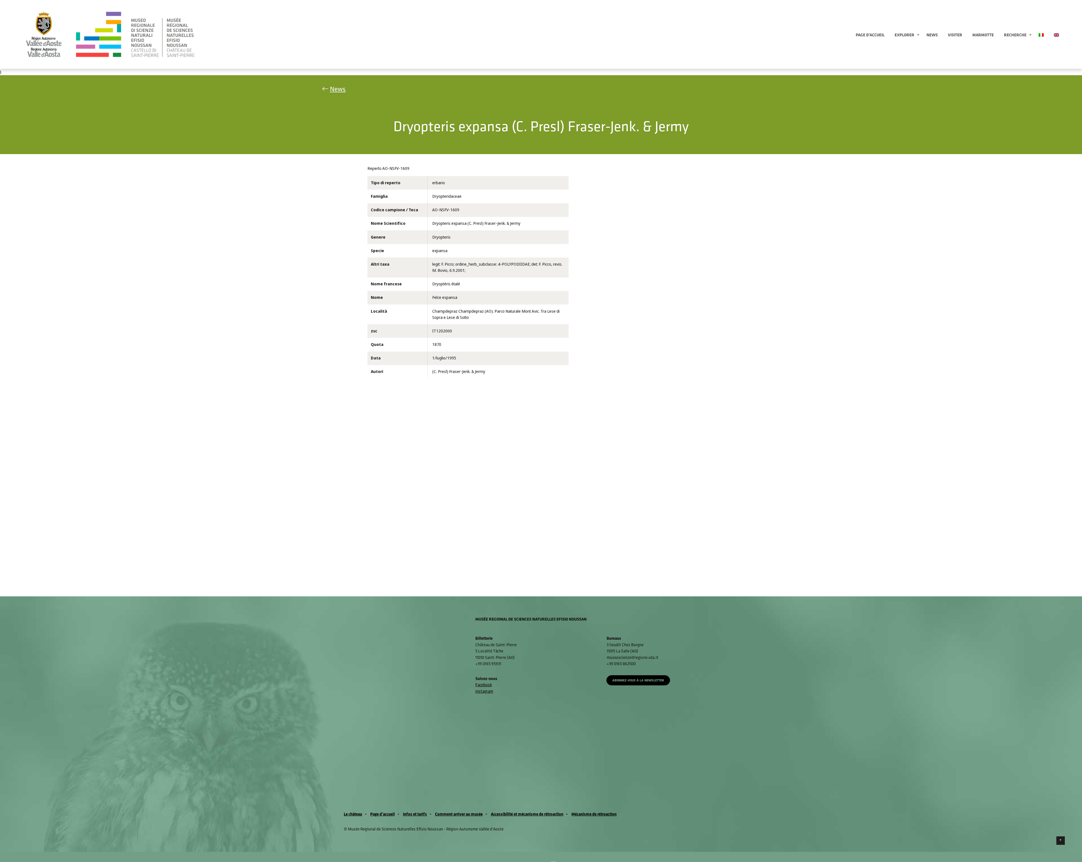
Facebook (483, 684)
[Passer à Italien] (1041, 34)
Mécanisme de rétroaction (594, 814)
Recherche (1015, 35)
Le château (353, 814)
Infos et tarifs (415, 814)
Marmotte (983, 35)
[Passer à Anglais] (1056, 34)
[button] (918, 35)
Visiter (955, 35)
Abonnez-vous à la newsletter (638, 680)
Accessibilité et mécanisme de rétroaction (527, 814)
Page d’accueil (870, 35)
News (932, 35)
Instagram (484, 691)
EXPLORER (904, 35)
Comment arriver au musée (459, 814)
